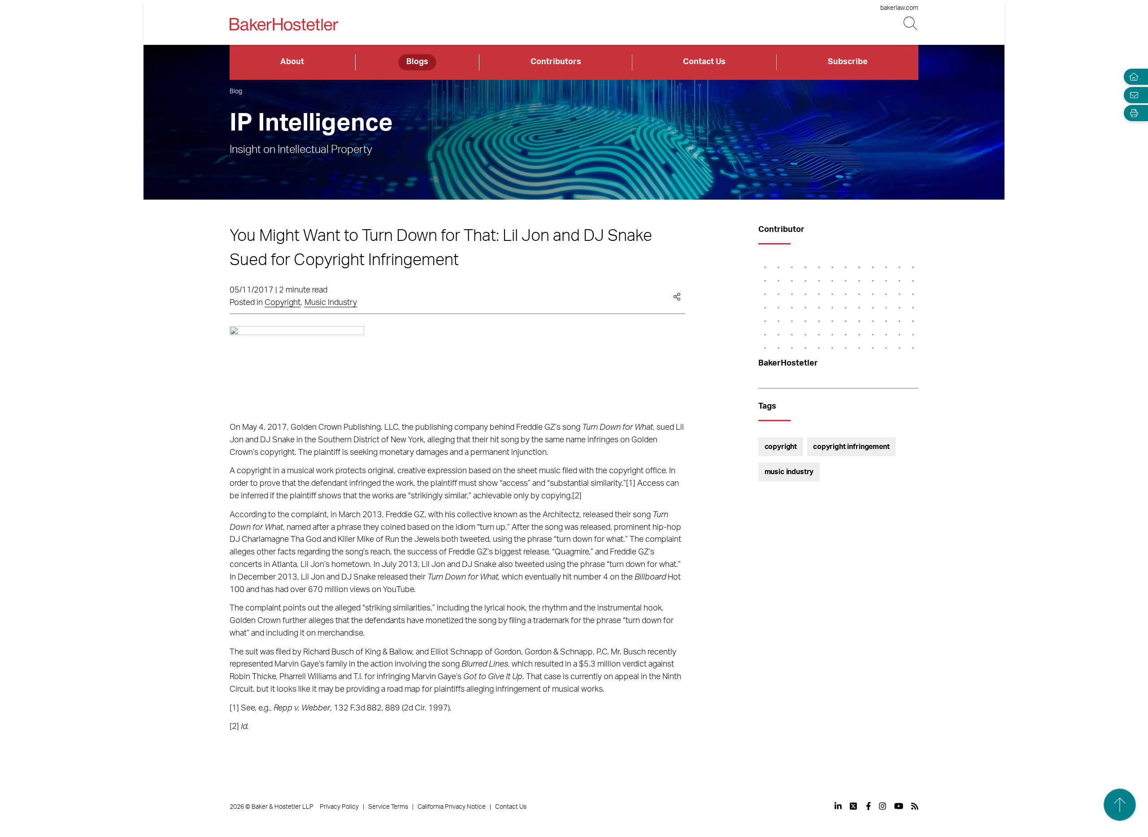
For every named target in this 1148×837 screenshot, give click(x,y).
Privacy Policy (339, 807)
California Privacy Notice (451, 807)
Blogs (417, 62)
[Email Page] (1132, 95)
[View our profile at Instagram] (882, 806)
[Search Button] (911, 23)
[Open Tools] (1132, 113)
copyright (781, 446)
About (292, 62)
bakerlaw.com (899, 8)
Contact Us (704, 62)
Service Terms (388, 807)
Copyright (282, 303)
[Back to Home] (284, 24)
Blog (236, 91)
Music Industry (330, 303)
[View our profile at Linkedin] (838, 806)
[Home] (1132, 77)
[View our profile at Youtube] (898, 806)
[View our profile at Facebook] (868, 806)
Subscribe (848, 62)
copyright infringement (851, 446)
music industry (789, 471)
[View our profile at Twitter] (854, 806)
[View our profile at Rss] (914, 806)
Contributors (556, 62)
